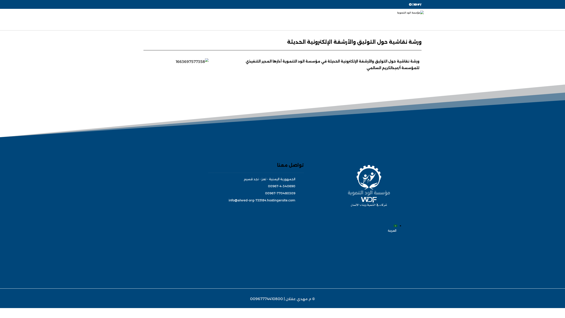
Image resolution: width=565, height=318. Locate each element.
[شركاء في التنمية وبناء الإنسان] (397, 19)
